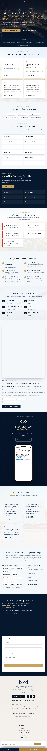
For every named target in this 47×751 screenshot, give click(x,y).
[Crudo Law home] (5, 4)
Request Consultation (23, 665)
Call (9, 749)
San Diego (6, 706)
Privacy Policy (16, 713)
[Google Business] (28, 1)
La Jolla (41, 706)
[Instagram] (24, 1)
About (28, 700)
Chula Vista (12, 706)
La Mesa (8, 708)
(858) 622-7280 (20, 1)
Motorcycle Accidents (34, 114)
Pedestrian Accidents (11, 117)
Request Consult (18, 696)
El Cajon (30, 706)
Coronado (31, 708)
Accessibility (31, 713)
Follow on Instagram (24, 439)
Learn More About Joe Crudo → (11, 406)
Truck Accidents (21, 114)
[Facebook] (26, 1)
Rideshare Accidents (36, 117)
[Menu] (43, 5)
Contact (33, 700)
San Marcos (18, 708)
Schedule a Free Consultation (29, 30)
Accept (37, 743)
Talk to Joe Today (8, 186)
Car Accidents (11, 114)
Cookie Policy (24, 713)
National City (25, 708)
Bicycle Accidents (24, 117)
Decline (43, 743)
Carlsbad (25, 706)
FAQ (21, 700)
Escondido (35, 706)
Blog (25, 700)
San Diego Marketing (28, 718)
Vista (13, 708)
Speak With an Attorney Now (11, 30)
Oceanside (19, 706)
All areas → (37, 708)
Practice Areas (15, 700)
